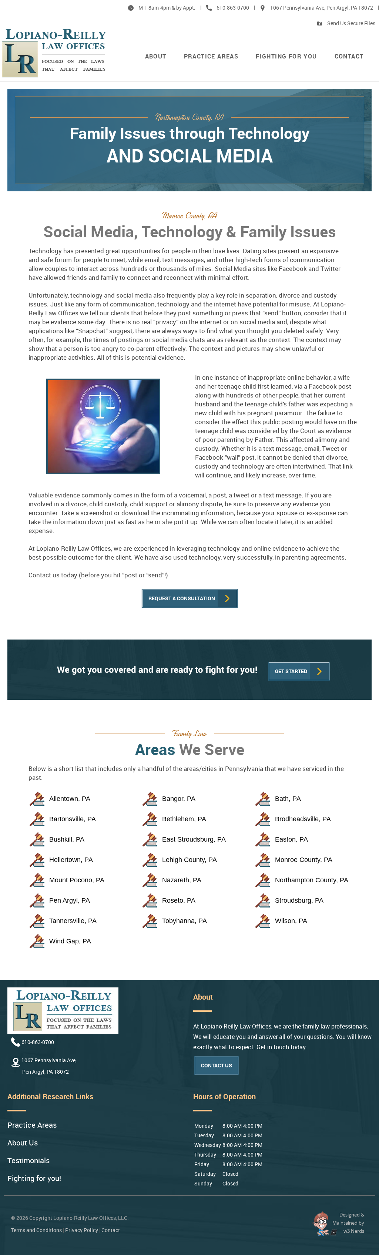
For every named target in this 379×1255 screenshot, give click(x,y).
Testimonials (28, 1160)
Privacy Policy (81, 1230)
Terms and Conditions (36, 1230)
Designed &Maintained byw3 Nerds (348, 1222)
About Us (22, 1143)
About (156, 56)
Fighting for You (286, 56)
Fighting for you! (34, 1178)
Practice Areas (211, 56)
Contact (349, 56)
